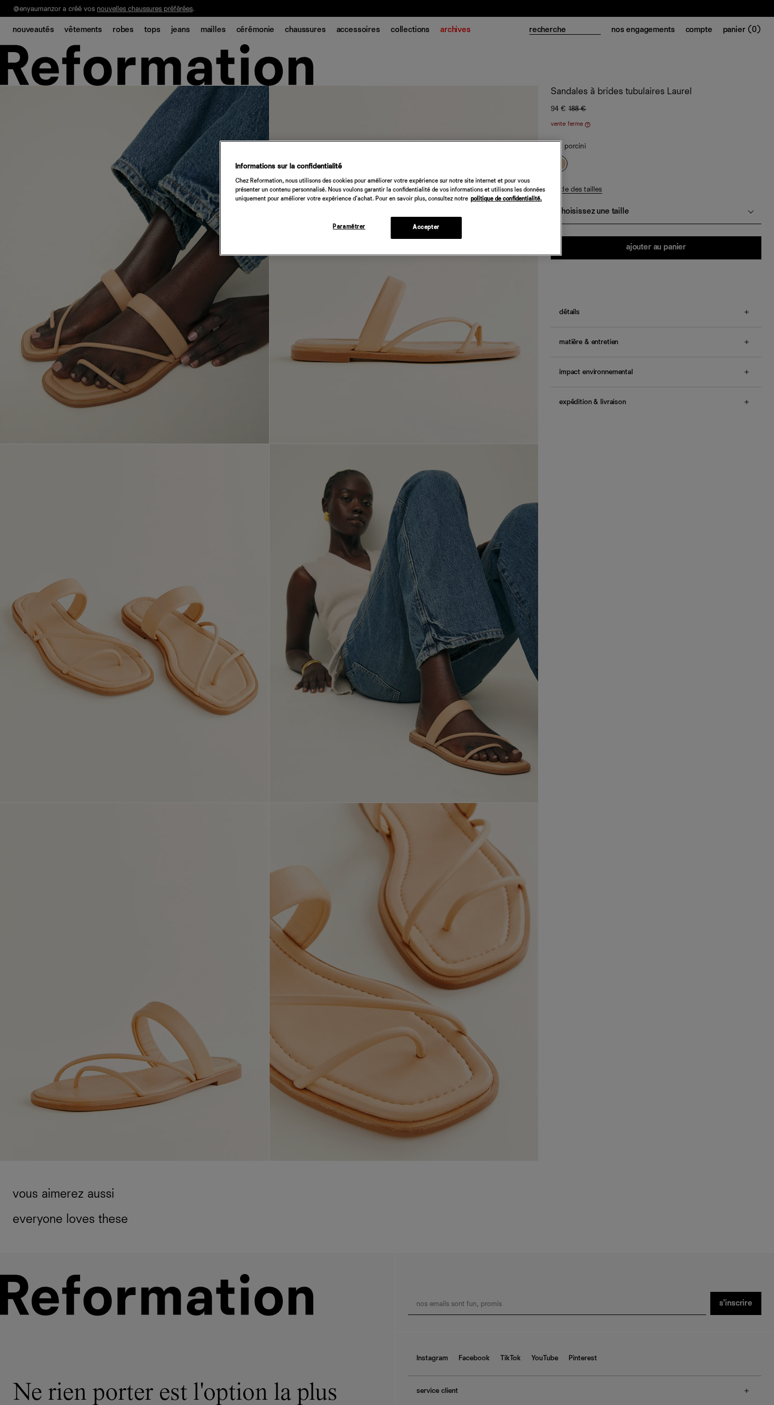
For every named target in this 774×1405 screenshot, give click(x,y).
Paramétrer (349, 227)
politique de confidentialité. (506, 199)
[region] (391, 198)
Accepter (426, 228)
